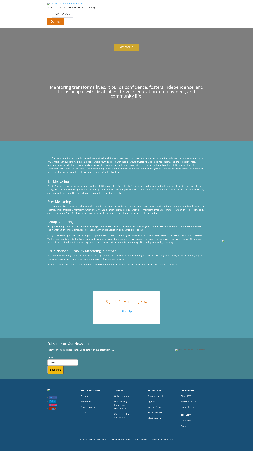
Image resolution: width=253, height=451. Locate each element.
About (50, 7)
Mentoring (86, 401)
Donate (56, 21)
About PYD (186, 396)
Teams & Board (188, 401)
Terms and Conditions (119, 439)
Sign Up (126, 311)
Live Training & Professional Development (121, 405)
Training (91, 7)
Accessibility (156, 439)
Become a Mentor (156, 396)
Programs (85, 396)
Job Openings (154, 418)
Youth (59, 7)
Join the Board (154, 407)
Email (50, 357)
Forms (84, 412)
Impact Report (188, 407)
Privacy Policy (99, 439)
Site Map (168, 439)
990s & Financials (140, 439)
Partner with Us (155, 412)
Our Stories (186, 420)
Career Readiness (89, 407)
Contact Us (62, 14)
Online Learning (122, 396)
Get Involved (74, 7)
